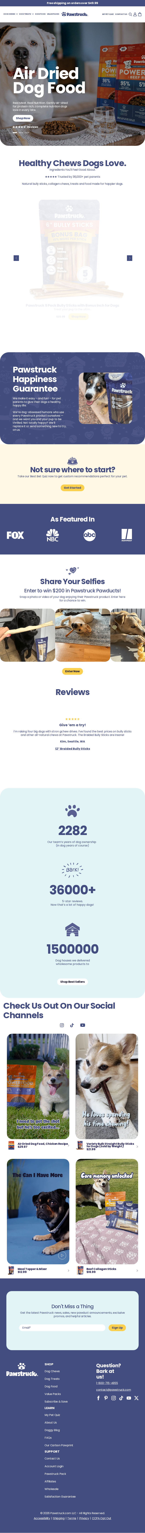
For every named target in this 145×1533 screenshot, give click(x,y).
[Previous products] (16, 258)
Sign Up (117, 1328)
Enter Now (72, 671)
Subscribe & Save (56, 1402)
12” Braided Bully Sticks (72, 749)
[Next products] (129, 258)
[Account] (135, 14)
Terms (71, 1518)
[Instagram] (113, 1398)
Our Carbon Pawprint (59, 1445)
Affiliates (50, 1481)
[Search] (130, 14)
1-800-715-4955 (107, 1383)
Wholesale (52, 1489)
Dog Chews (52, 1371)
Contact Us (52, 1458)
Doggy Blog (52, 1430)
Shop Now (23, 118)
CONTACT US (121, 14)
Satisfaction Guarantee (60, 1497)
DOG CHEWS (9, 14)
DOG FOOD (40, 14)
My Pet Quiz (108, 14)
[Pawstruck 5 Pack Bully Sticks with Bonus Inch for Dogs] (72, 249)
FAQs (48, 1438)
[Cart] (139, 14)
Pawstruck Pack (55, 1474)
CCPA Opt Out (101, 1518)
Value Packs (53, 1394)
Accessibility (42, 1518)
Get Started (72, 488)
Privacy (84, 1518)
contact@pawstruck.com (113, 1390)
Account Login (54, 1466)
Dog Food (51, 1386)
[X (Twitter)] (136, 1398)
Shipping (58, 1518)
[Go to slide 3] (27, 132)
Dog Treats (52, 1379)
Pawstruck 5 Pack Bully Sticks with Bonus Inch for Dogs (72, 305)
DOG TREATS (25, 14)
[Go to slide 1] (15, 132)
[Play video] (62, 1130)
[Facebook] (98, 1398)
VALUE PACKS (53, 14)
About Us (51, 1423)
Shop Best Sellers (72, 982)
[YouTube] (129, 1398)
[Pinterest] (106, 1398)
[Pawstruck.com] (75, 14)
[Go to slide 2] (21, 132)
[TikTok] (121, 1398)
